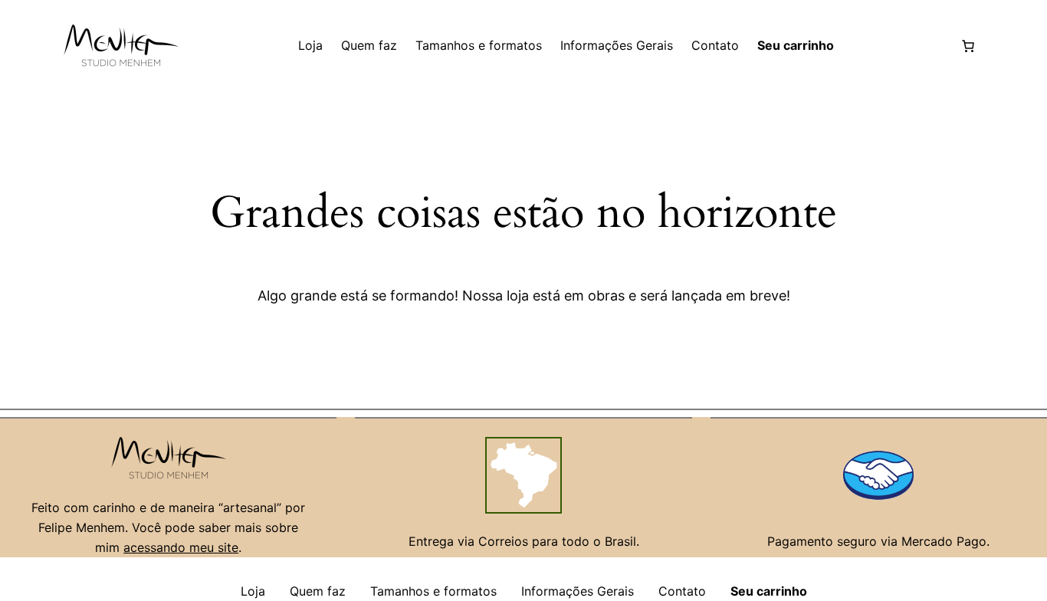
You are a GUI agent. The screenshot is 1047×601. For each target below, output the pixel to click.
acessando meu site (180, 547)
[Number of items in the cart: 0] (968, 46)
